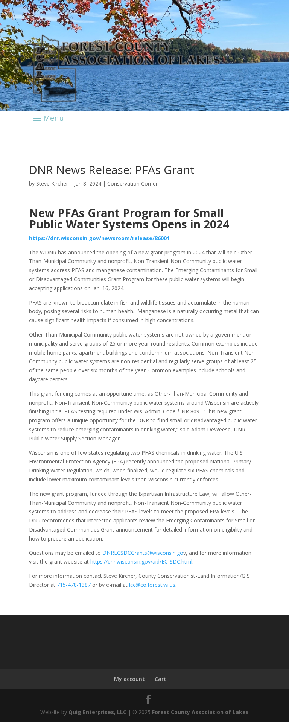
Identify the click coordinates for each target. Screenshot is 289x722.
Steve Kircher (52, 183)
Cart (160, 678)
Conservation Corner (132, 183)
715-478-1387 (74, 584)
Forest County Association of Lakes (200, 712)
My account (129, 678)
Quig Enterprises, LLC (97, 712)
